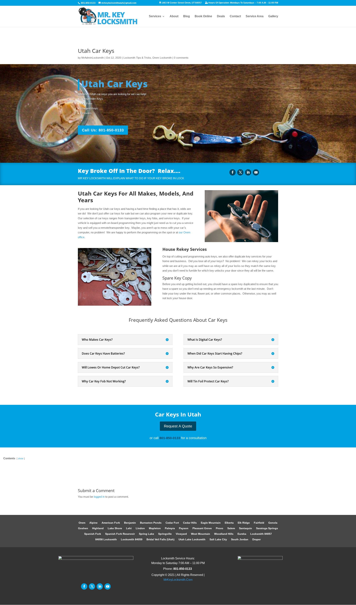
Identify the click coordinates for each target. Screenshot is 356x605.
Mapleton (155, 528)
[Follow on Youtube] (256, 172)
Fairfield (259, 522)
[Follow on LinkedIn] (248, 172)
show (20, 458)
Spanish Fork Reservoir (120, 534)
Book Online (203, 16)
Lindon (140, 528)
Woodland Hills (223, 534)
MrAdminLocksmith (92, 57)
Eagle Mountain (211, 522)
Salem (231, 528)
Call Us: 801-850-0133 (103, 130)
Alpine (93, 522)
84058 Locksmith (106, 539)
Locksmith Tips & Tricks (137, 57)
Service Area (254, 16)
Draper (256, 539)
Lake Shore (115, 528)
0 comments (181, 57)
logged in (99, 496)
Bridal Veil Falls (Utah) (160, 539)
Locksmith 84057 (261, 534)
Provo (219, 528)
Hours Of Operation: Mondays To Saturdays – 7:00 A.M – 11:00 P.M (243, 3)
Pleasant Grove (202, 528)
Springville (165, 534)
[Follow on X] (240, 172)
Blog (186, 16)
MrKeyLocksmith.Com (178, 579)
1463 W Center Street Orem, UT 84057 (181, 3)
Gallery (273, 16)
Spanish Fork (92, 534)
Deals (221, 16)
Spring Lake (146, 534)
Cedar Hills (190, 522)
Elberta (229, 522)
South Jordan (239, 539)
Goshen (83, 528)
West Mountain (200, 534)
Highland (98, 528)
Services (155, 16)
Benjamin (130, 522)
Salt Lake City (218, 539)
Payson (183, 528)
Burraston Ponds (150, 522)
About (174, 16)
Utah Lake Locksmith (192, 539)
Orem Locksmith (162, 57)
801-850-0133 (88, 3)
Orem (82, 522)
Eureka (242, 534)
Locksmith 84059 (131, 539)
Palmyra (170, 528)
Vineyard (181, 534)
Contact (235, 16)
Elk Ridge (244, 522)
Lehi (129, 528)
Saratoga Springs (267, 528)
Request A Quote (178, 426)
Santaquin (245, 528)
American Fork (111, 522)
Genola (272, 522)
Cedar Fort (172, 522)
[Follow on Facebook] (232, 172)
